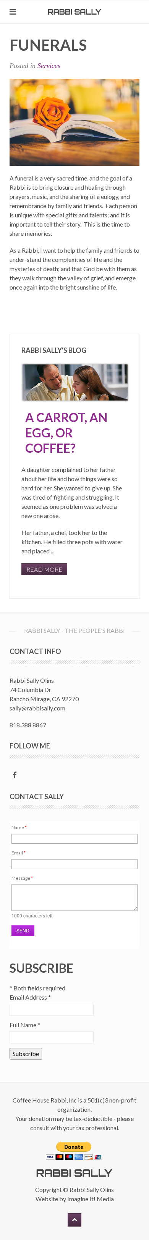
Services (48, 66)
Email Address (30, 997)
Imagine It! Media (90, 1198)
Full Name (25, 1024)
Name (19, 827)
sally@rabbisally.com (37, 708)
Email (18, 853)
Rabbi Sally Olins (92, 1189)
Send (22, 930)
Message (22, 878)
